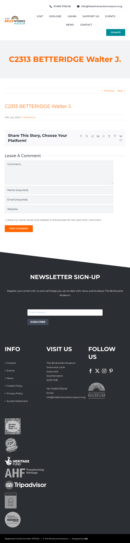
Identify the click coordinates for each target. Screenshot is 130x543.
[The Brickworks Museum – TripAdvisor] (25, 481)
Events (11, 370)
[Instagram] (104, 371)
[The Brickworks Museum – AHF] (24, 469)
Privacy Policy (15, 393)
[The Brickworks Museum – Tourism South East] (13, 512)
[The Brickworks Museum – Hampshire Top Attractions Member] (11, 438)
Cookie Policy (14, 385)
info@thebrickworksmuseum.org (65, 397)
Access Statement (17, 401)
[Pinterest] (111, 371)
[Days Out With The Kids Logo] (11, 493)
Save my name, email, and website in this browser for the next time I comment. (54, 219)
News (10, 378)
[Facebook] (90, 371)
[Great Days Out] (13, 419)
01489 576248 (59, 388)
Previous (109, 90)
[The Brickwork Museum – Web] (15, 17)
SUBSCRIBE (38, 322)
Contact (11, 362)
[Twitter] (97, 371)
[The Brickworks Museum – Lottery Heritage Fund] (17, 457)
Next (120, 90)
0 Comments (28, 117)
